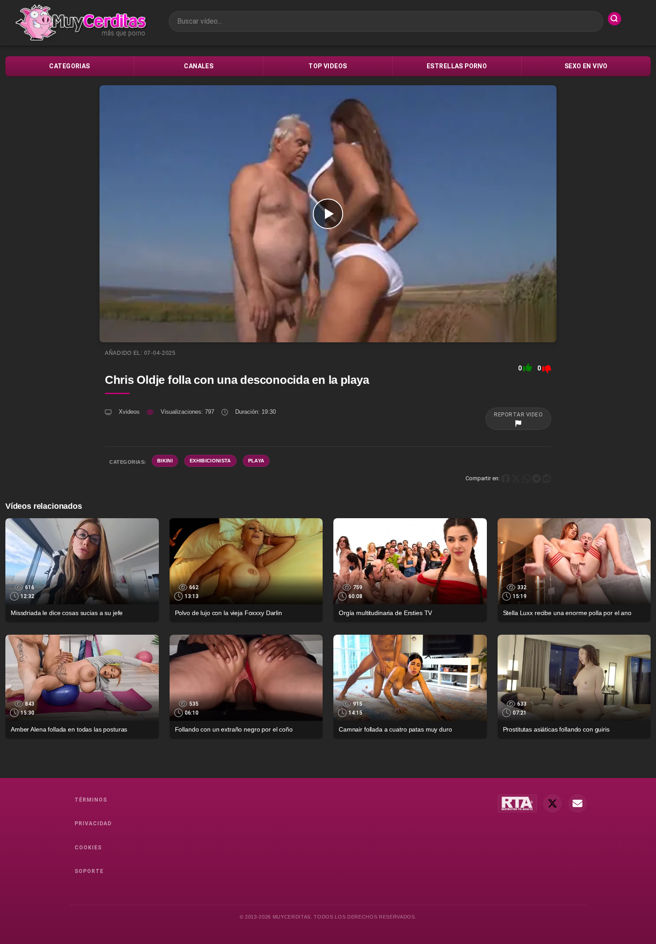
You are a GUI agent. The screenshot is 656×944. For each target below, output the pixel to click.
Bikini (165, 460)
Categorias (69, 66)
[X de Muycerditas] (552, 803)
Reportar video (518, 415)
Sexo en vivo (586, 66)
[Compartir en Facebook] (505, 478)
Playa (256, 460)
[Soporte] (577, 803)
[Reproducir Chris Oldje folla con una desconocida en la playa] (328, 213)
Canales (198, 66)
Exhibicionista (210, 460)
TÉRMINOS (91, 800)
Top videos (327, 66)
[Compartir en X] (515, 478)
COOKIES (88, 847)
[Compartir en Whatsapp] (526, 478)
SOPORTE (89, 871)
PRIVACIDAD (93, 823)
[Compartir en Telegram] (536, 478)
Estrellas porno (457, 66)
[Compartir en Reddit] (546, 478)
